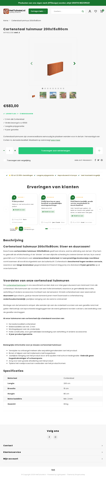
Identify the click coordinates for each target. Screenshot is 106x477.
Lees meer (55, 140)
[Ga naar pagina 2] (48, 228)
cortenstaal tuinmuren (16, 285)
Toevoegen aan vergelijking (19, 160)
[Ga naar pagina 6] (55, 228)
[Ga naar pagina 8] (58, 228)
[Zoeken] (82, 11)
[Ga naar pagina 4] (52, 228)
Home (5, 21)
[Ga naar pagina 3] (50, 228)
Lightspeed (61, 474)
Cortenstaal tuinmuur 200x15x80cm (26, 21)
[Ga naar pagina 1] (46, 228)
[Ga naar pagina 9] (60, 228)
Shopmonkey (80, 474)
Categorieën (37, 11)
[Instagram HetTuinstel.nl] (55, 437)
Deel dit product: (83, 160)
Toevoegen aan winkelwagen (55, 150)
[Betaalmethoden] (53, 469)
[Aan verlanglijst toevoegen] (99, 150)
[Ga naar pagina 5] (53, 228)
